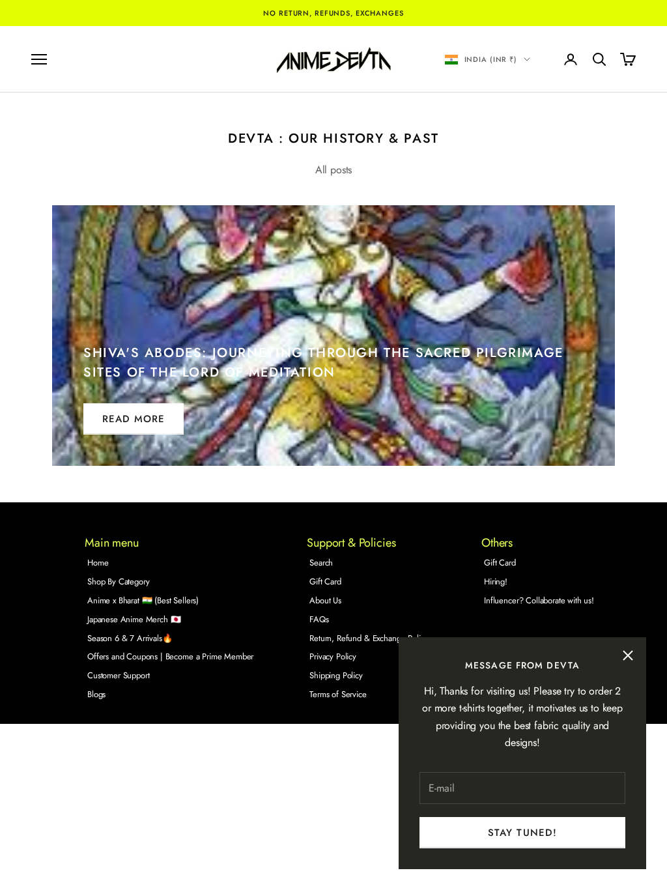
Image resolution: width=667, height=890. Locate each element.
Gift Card (325, 581)
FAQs (318, 619)
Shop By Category (118, 581)
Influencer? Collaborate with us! (539, 600)
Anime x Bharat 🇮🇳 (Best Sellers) (143, 600)
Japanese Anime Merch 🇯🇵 (133, 619)
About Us (325, 600)
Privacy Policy (332, 656)
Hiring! (495, 581)
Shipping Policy (336, 675)
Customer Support (118, 675)
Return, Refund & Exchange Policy (368, 638)
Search (321, 562)
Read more (133, 419)
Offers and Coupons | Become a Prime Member (170, 656)
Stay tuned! (522, 832)
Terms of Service (337, 694)
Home (97, 562)
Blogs (96, 694)
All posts (333, 169)
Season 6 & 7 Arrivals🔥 (129, 638)
